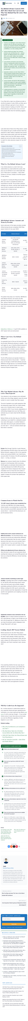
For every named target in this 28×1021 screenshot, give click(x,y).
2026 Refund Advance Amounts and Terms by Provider (11, 149)
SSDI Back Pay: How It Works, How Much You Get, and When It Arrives (14, 976)
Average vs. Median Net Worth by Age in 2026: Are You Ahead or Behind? (14, 972)
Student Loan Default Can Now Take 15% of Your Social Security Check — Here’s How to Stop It (14, 968)
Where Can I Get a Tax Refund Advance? (9, 150)
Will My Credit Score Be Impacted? (8, 156)
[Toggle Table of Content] (19, 146)
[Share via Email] (19, 846)
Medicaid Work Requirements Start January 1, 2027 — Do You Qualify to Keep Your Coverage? (14, 964)
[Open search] (15, 3)
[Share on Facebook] (9, 846)
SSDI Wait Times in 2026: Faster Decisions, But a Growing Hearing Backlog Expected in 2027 (14, 951)
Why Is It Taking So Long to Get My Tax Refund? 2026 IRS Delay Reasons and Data (14, 937)
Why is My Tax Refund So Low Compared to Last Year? (19, 831)
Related (3, 157)
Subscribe (24, 3)
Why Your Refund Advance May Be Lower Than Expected (11, 152)
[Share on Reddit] (11, 846)
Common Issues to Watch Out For (7, 153)
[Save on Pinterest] (16, 846)
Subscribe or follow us (7, 329)
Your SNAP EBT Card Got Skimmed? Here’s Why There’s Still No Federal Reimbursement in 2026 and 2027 (14, 1005)
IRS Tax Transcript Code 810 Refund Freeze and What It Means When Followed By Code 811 (14, 947)
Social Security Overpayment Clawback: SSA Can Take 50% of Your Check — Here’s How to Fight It (14, 960)
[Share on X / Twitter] (14, 846)
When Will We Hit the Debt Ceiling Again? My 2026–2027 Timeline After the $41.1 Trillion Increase (13, 955)
